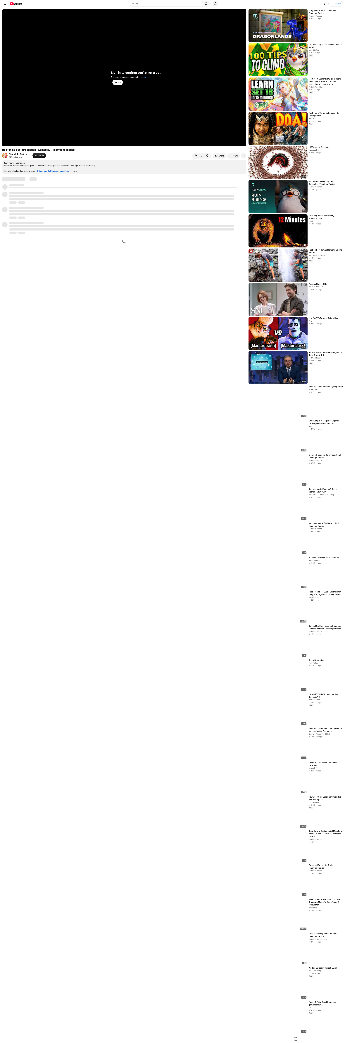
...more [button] (74, 171)
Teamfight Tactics (18, 154)
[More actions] (243, 156)
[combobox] (166, 3)
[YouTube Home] (16, 4)
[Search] (206, 3)
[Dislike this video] (207, 156)
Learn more (145, 77)
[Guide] (4, 3)
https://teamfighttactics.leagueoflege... (53, 171)
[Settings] (324, 3)
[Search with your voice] (215, 3)
